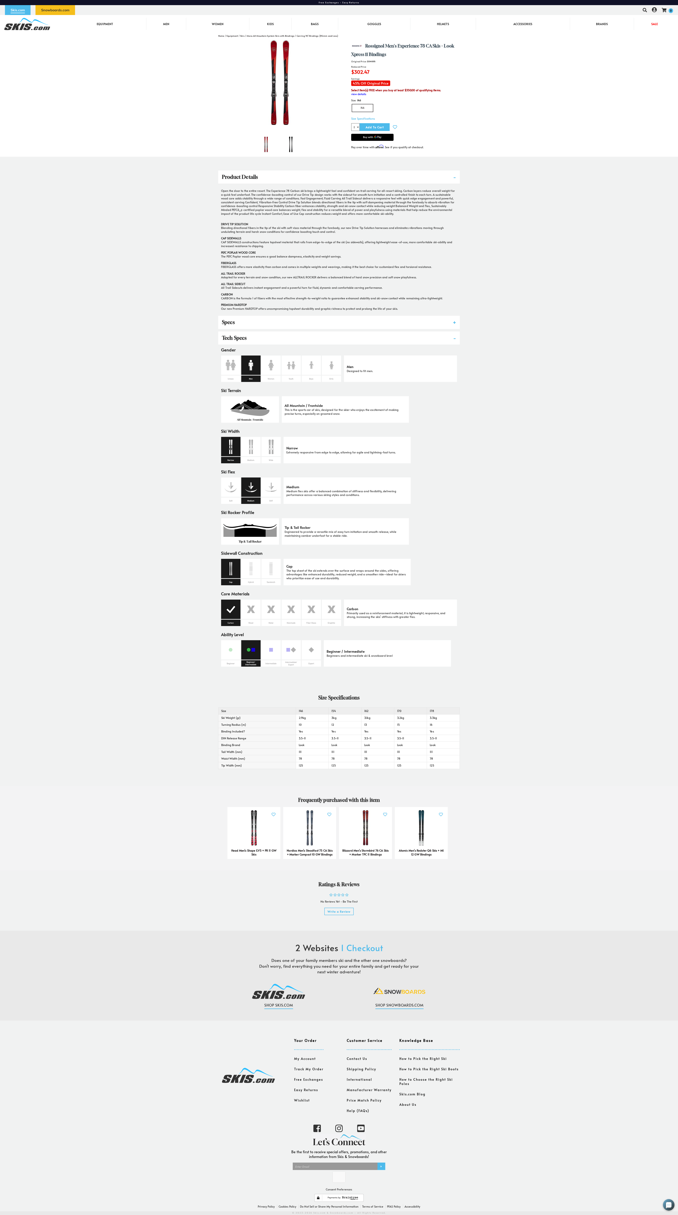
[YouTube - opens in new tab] (361, 1128)
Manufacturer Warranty (369, 1090)
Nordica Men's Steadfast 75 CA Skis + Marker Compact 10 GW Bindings (309, 852)
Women (218, 24)
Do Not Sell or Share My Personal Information (329, 1206)
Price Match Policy (364, 1100)
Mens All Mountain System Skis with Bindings (270, 35)
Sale (654, 24)
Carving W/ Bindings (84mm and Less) (317, 35)
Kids (270, 24)
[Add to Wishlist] (395, 127)
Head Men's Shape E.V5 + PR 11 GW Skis (253, 852)
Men (166, 24)
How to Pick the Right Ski (423, 1059)
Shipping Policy (361, 1069)
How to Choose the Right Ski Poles (426, 1081)
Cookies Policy (287, 1206)
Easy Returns (306, 1090)
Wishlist (302, 1100)
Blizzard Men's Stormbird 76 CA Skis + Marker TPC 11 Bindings (365, 852)
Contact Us (357, 1059)
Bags (315, 24)
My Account (305, 1059)
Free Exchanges (308, 1079)
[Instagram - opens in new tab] (339, 1128)
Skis (242, 35)
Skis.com (18, 10)
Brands (602, 24)
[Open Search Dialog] (645, 10)
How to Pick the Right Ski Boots (429, 1069)
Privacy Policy (266, 1206)
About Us (408, 1104)
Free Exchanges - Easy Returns (339, 2)
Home (221, 35)
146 (362, 107)
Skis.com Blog (412, 1094)
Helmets (443, 24)
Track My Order (308, 1069)
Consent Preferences (339, 1189)
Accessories (522, 24)
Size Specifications (363, 118)
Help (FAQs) (358, 1111)
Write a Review (339, 911)
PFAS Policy (394, 1206)
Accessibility (412, 1206)
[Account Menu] (654, 10)
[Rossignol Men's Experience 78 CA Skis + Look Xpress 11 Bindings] (266, 142)
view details (358, 94)
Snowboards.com (55, 10)
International (359, 1079)
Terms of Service (372, 1206)
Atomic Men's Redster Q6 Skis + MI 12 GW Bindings (421, 852)
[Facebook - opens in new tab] (317, 1128)
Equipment (105, 24)
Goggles (374, 24)
